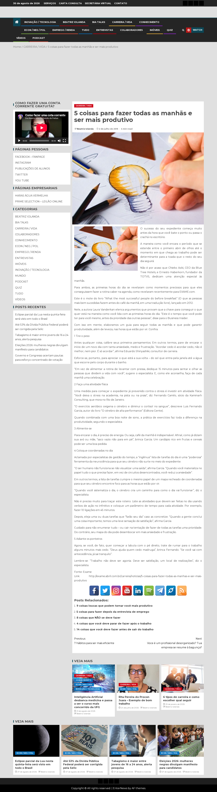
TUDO (85, 30)
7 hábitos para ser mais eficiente (94, 640)
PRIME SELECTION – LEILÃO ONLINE (39, 201)
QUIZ (170, 30)
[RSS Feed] (182, 590)
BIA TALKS (98, 22)
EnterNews (120, 788)
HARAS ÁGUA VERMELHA (31, 195)
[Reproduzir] (19, 140)
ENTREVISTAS (104, 30)
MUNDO (20, 275)
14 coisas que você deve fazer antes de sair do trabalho (115, 629)
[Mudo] (59, 140)
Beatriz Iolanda (85, 129)
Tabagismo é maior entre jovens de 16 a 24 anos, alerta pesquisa (131, 764)
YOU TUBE (22, 180)
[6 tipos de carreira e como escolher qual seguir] (182, 679)
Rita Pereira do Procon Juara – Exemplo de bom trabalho (135, 700)
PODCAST (39, 38)
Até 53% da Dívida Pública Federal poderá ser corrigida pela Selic (82, 764)
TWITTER (21, 174)
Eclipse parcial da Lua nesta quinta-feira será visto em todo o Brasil (34, 764)
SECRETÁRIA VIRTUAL (98, 3)
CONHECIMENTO (149, 22)
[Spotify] (149, 590)
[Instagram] (116, 590)
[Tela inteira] (64, 140)
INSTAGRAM (23, 162)
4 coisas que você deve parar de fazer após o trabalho (114, 623)
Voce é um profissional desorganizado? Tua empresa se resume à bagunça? (174, 643)
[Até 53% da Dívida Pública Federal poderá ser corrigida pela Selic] (84, 741)
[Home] (17, 22)
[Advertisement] (108, 74)
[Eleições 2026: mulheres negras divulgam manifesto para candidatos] (181, 741)
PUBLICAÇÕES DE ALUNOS (32, 168)
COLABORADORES (131, 30)
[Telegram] (160, 590)
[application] (41, 128)
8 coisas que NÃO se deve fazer (98, 617)
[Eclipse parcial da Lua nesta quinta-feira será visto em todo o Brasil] (36, 741)
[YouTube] (127, 590)
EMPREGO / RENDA (63, 30)
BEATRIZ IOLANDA (74, 22)
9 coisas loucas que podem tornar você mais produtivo (115, 605)
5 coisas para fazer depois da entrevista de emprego (113, 611)
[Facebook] (94, 590)
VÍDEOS (21, 38)
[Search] (183, 30)
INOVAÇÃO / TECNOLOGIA (40, 22)
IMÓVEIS (155, 30)
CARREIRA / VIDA (122, 22)
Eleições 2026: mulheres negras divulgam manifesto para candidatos (178, 764)
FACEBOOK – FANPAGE (30, 156)
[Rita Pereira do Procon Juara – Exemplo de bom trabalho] (138, 679)
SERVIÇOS (50, 3)
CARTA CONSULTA (70, 3)
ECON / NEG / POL (34, 30)
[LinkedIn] (138, 590)
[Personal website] (171, 590)
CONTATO (120, 3)
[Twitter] (105, 590)
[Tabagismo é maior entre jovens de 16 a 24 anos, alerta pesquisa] (132, 741)
